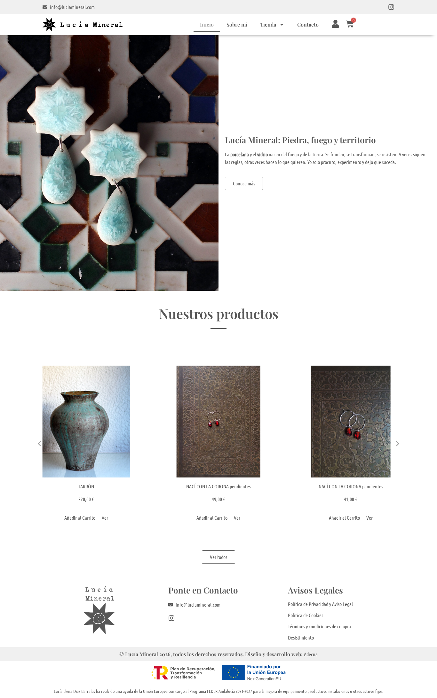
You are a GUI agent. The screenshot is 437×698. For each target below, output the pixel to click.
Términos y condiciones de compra (319, 626)
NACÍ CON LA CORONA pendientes (218, 486)
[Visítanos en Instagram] (391, 7)
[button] (398, 444)
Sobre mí (236, 24)
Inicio (207, 24)
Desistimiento (301, 637)
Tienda (268, 24)
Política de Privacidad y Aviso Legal (320, 604)
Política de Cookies (305, 615)
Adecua (311, 654)
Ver (105, 518)
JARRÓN (86, 486)
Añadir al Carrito (79, 518)
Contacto (308, 24)
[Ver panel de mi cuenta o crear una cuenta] (335, 24)
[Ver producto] (86, 421)
